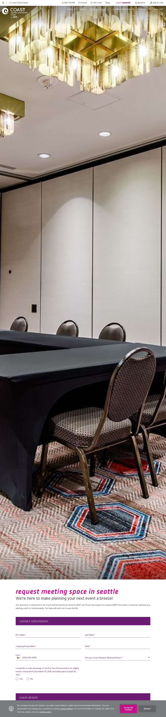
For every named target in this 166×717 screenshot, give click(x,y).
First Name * (21, 635)
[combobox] (19, 658)
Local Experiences (123, 9)
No (31, 679)
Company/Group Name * (26, 646)
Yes (21, 679)
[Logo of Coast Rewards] (123, 3)
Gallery (158, 9)
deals (83, 9)
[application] (83, 708)
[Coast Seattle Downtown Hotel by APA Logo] (15, 13)
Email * (87, 646)
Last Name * (90, 635)
